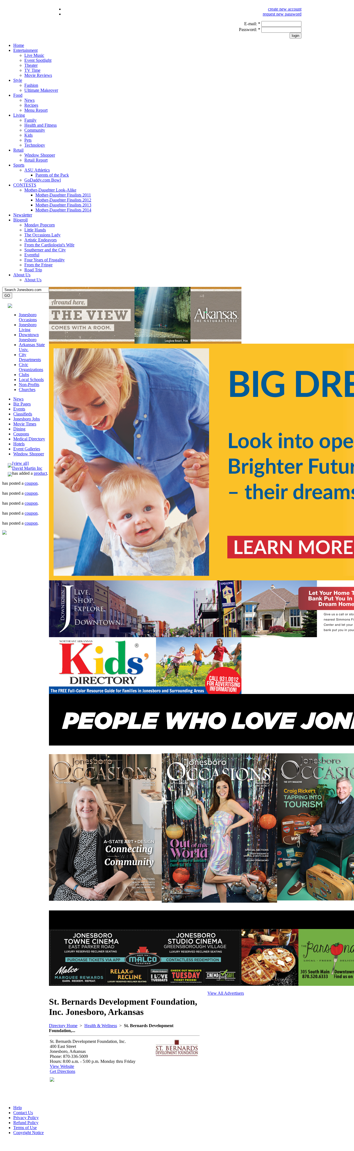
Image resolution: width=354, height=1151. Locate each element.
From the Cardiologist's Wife (49, 245)
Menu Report (36, 110)
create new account (284, 9)
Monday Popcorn (39, 225)
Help (17, 1107)
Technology (34, 145)
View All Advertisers (225, 993)
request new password (282, 14)
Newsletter (22, 215)
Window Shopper (39, 155)
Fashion (31, 85)
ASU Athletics (37, 170)
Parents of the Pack (52, 175)
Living (19, 115)
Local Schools (31, 379)
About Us (21, 274)
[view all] (20, 463)
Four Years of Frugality (44, 259)
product (40, 473)
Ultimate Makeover (41, 90)
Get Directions (62, 1071)
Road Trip (33, 269)
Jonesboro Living (28, 327)
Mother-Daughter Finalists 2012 (63, 200)
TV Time (32, 70)
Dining (19, 429)
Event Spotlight (37, 60)
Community (34, 130)
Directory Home (63, 1025)
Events (19, 409)
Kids (28, 135)
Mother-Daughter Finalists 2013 (63, 205)
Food (17, 95)
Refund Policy (25, 1122)
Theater (31, 65)
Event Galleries (26, 448)
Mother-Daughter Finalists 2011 (63, 195)
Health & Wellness (100, 1025)
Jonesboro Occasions (28, 317)
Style (17, 80)
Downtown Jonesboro (29, 337)
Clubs (24, 374)
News (29, 100)
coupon (31, 483)
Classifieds (22, 414)
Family (30, 120)
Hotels (19, 443)
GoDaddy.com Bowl (42, 180)
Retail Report (36, 160)
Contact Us (23, 1112)
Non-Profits (29, 384)
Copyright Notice (28, 1132)
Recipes (31, 105)
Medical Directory (29, 439)
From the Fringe (38, 264)
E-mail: (252, 23)
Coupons (21, 434)
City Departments (30, 357)
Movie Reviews (38, 75)
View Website (62, 1066)
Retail (18, 150)
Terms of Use (25, 1127)
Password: (249, 29)
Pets (28, 140)
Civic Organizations (31, 367)
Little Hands (35, 230)
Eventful (31, 254)
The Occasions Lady (42, 235)
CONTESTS (24, 185)
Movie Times (24, 424)
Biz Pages (22, 404)
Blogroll (20, 220)
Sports (18, 165)
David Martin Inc (27, 468)
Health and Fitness (40, 125)
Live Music (34, 55)
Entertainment (25, 50)
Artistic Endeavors (40, 240)
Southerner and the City (45, 249)
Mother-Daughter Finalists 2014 (63, 210)
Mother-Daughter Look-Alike (50, 190)
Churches (27, 389)
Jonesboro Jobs (26, 419)
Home (18, 45)
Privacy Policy (26, 1117)
